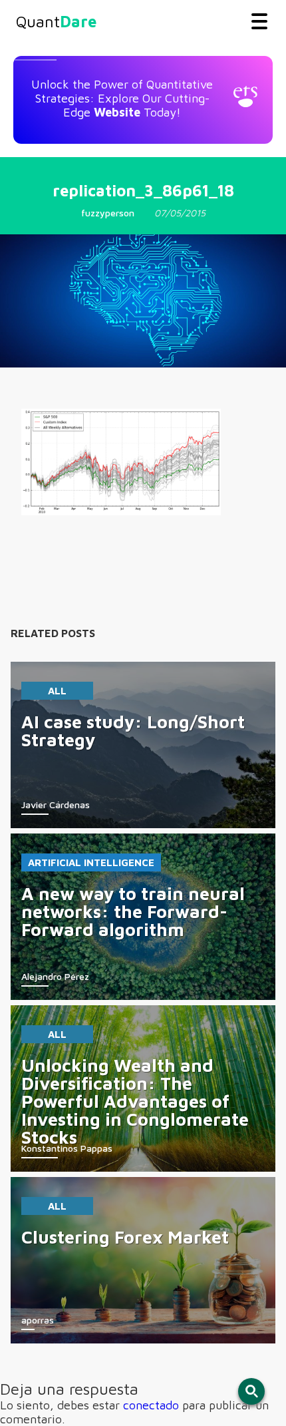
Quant (56, 21)
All (57, 690)
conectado (151, 1405)
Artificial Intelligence (91, 862)
